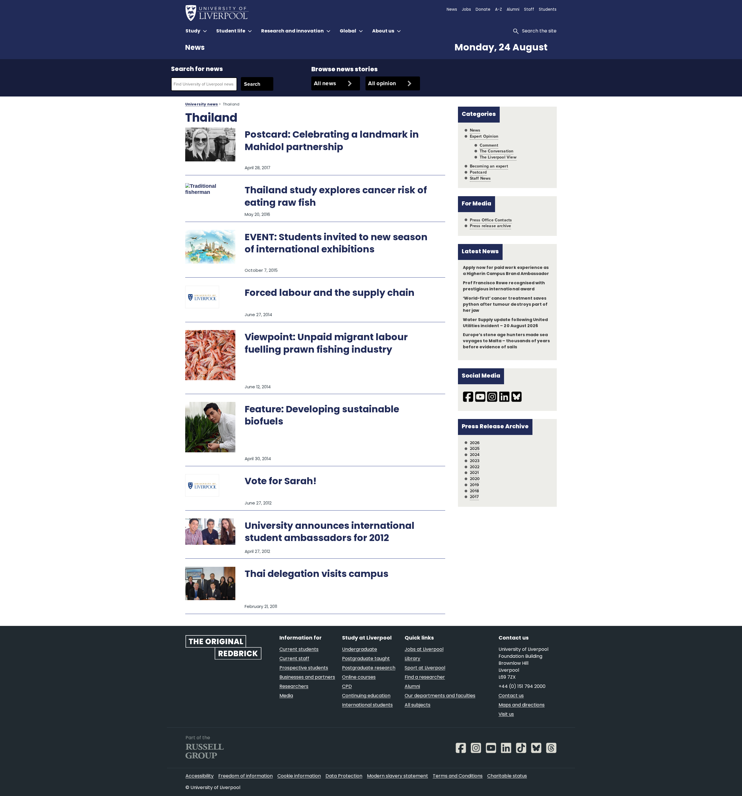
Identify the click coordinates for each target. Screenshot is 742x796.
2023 (475, 461)
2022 (475, 467)
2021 (474, 473)
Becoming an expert (489, 166)
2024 (475, 455)
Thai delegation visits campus (316, 574)
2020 (475, 479)
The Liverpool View (498, 157)
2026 (475, 443)
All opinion (382, 83)
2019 (474, 485)
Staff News (480, 178)
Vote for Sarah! (281, 482)
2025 (475, 449)
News (195, 48)
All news (325, 83)
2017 (474, 497)
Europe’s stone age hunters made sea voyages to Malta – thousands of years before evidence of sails (506, 341)
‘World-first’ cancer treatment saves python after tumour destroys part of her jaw (505, 304)
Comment (489, 145)
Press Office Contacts (491, 220)
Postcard (478, 172)
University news (201, 104)
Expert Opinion (484, 136)
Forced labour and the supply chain (329, 293)
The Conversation (497, 151)
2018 (474, 491)
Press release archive (490, 226)
